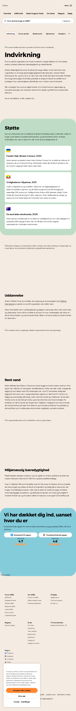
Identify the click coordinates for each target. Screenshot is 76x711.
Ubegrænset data (10, 600)
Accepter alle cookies (21, 690)
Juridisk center (51, 695)
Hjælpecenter (55, 597)
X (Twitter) (10, 659)
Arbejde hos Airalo (65, 34)
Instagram (10, 656)
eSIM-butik (18, 13)
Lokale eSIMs (9, 609)
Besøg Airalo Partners (57, 625)
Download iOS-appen (22, 535)
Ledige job (31, 640)
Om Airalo (51, 13)
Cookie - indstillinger (22, 702)
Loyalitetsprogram (10, 615)
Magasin (61, 13)
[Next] (68, 34)
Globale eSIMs (9, 603)
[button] (71, 5)
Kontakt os (54, 603)
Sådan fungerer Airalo (35, 13)
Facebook (10, 653)
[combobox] (38, 21)
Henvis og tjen (9, 612)
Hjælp (70, 13)
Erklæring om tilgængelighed (43, 699)
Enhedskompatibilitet (34, 603)
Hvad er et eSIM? (33, 597)
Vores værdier (23, 34)
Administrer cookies (63, 695)
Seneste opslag (10, 625)
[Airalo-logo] (8, 5)
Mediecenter (37, 34)
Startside (7, 13)
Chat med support (56, 600)
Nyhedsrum (50, 34)
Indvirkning (10, 34)
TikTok (9, 662)
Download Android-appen (56, 535)
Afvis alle (21, 696)
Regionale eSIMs (10, 606)
